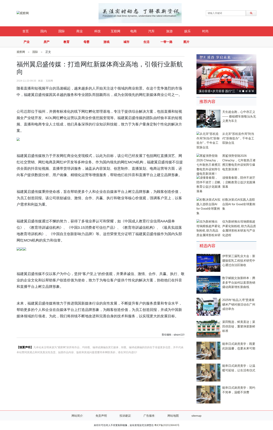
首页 (25, 31)
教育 (67, 41)
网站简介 (77, 415)
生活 (146, 41)
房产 (47, 41)
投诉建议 (125, 415)
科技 (97, 31)
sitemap (196, 415)
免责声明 (101, 415)
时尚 (205, 31)
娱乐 (187, 31)
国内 (43, 31)
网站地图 (173, 415)
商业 (79, 31)
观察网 (21, 51)
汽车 (151, 31)
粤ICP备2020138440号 (166, 425)
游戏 (107, 41)
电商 (133, 31)
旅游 (169, 31)
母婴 (87, 41)
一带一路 (166, 41)
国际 (61, 31)
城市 (127, 41)
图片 (186, 41)
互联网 (115, 31)
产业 (27, 41)
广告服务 (149, 415)
